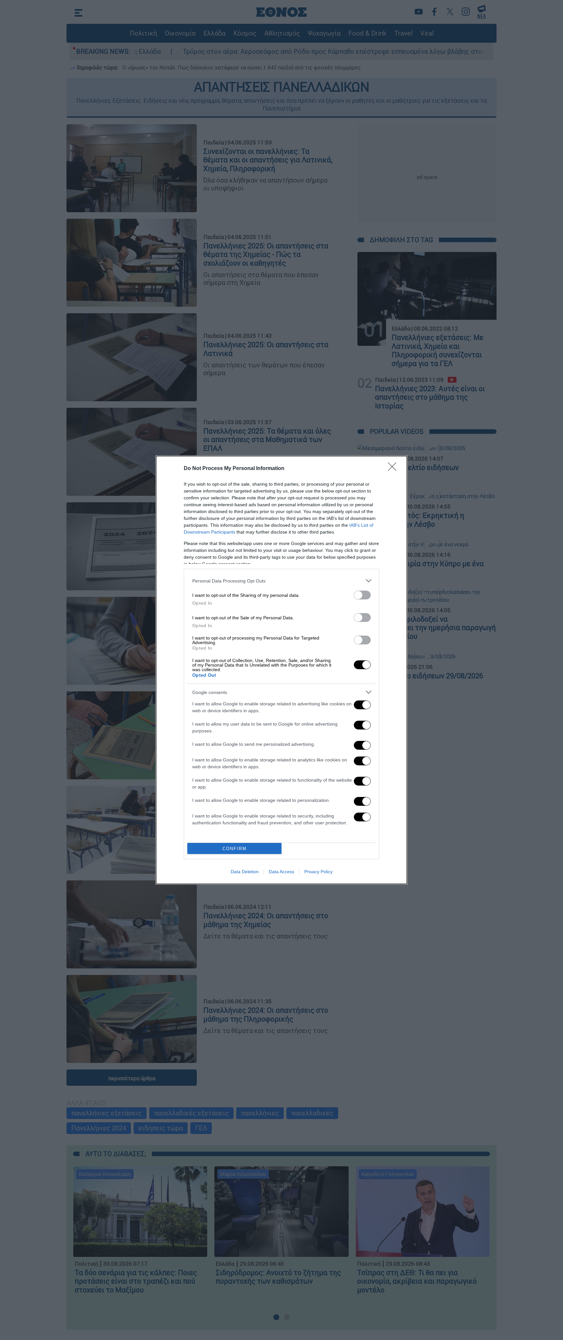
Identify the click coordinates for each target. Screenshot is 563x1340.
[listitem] (281, 580)
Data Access (281, 871)
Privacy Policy (318, 871)
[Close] (394, 469)
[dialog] (281, 670)
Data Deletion (245, 871)
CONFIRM (235, 848)
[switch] (362, 595)
